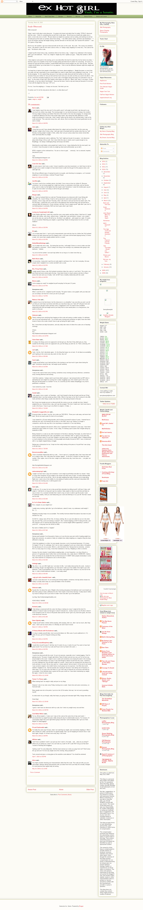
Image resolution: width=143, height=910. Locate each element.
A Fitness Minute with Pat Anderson (43, 630)
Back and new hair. (106, 203)
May (105, 195)
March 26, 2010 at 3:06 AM (40, 356)
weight (39, 99)
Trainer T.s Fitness (37, 679)
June (105, 192)
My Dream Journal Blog (107, 137)
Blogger (81, 906)
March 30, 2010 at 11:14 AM (40, 675)
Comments (105, 151)
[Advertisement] (61, 780)
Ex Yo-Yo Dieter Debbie (39, 502)
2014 (104, 161)
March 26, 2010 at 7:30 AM (40, 448)
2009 (104, 270)
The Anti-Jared (107, 445)
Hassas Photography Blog (108, 748)
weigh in (34, 99)
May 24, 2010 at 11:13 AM (39, 768)
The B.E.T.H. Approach (106, 436)
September (107, 183)
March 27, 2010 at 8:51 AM (40, 616)
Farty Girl (105, 481)
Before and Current (101, 16)
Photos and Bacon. (106, 255)
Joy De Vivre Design (106, 632)
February (107, 264)
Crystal (34, 393)
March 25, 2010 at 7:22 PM (40, 296)
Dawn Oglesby (36, 620)
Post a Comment (35, 772)
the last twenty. (107, 432)
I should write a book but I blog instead (107, 673)
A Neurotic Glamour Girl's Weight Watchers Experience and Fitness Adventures (107, 452)
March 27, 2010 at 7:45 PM (40, 627)
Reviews (69, 16)
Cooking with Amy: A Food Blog (108, 472)
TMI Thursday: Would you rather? (107, 249)
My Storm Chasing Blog (107, 131)
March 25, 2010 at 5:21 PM (40, 177)
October (106, 180)
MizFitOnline (106, 428)
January (106, 267)
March (106, 200)
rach (33, 350)
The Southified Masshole (107, 699)
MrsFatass (105, 419)
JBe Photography (105, 27)
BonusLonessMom (38, 452)
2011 (103, 167)
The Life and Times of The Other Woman (108, 662)
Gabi (33, 487)
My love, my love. (107, 260)
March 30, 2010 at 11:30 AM (40, 701)
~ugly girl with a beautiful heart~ (42, 577)
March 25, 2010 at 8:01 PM (40, 311)
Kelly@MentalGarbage (39, 243)
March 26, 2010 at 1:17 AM (40, 346)
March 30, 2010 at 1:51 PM (40, 724)
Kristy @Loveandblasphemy (40, 642)
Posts (104, 148)
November (107, 176)
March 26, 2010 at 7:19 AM (40, 408)
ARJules (34, 739)
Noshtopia (105, 477)
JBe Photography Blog (107, 134)
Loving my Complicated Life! (41, 212)
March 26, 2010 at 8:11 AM (39, 467)
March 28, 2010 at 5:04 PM (40, 639)
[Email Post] (47, 97)
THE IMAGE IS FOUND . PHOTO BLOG (107, 761)
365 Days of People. (106, 704)
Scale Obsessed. (106, 208)
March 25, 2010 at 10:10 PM (40, 336)
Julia (33, 127)
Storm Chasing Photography (104, 31)
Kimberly (35, 606)
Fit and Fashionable (38, 727)
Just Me (34, 181)
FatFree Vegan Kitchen (107, 94)
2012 (104, 164)
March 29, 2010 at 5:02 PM (40, 649)
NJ (33, 231)
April (105, 198)
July (105, 190)
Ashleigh (35, 563)
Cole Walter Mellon (38, 713)
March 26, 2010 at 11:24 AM (40, 584)
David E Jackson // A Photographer (108, 754)
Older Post (90, 789)
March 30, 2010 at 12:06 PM (40, 710)
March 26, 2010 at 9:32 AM (40, 560)
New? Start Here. (50, 16)
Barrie (34, 108)
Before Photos (88, 16)
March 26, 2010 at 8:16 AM (40, 483)
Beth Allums (36, 258)
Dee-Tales (105, 647)
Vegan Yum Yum (105, 91)
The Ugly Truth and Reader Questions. (107, 232)
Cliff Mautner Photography (106, 741)
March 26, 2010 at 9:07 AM (40, 530)
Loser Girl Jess (36, 163)
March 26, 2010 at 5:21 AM (40, 389)
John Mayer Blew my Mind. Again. (107, 215)
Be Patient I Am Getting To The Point (107, 642)
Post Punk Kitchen (105, 83)
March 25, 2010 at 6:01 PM (40, 239)
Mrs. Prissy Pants (37, 269)
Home (30, 16)
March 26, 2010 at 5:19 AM (40, 366)
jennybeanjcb (108, 309)
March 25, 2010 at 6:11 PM (39, 255)
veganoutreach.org (106, 97)
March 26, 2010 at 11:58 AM (40, 603)
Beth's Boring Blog (108, 637)
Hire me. (78, 16)
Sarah (34, 360)
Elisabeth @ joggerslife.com (40, 412)
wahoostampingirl (37, 471)
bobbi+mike (106, 728)
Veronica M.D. (106, 441)
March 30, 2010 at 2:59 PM (40, 736)
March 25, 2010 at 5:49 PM (40, 191)
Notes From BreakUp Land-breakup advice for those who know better (108, 654)
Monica (34, 281)
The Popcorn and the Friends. (106, 241)
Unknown (35, 315)
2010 (104, 169)
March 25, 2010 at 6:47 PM (40, 285)
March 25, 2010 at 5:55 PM (40, 227)
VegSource (103, 80)
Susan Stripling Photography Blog (108, 734)
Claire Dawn (35, 339)
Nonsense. (106, 220)
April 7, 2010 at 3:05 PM (39, 756)
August (106, 187)
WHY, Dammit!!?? (106, 224)
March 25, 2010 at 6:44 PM (40, 277)
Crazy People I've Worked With (107, 710)
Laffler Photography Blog (108, 721)
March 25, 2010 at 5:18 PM (40, 160)
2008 (104, 273)
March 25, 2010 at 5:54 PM (40, 208)
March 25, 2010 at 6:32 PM (40, 265)
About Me (38, 16)
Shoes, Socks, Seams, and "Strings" (106, 680)
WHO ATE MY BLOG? (106, 415)
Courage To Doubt (108, 668)
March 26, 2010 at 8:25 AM (40, 499)
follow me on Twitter (109, 404)
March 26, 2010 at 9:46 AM (40, 573)
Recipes (60, 16)
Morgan (34, 195)
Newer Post (32, 789)
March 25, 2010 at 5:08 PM (40, 123)
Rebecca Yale (36, 299)
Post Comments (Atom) (64, 794)
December (107, 172)
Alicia (34, 760)
